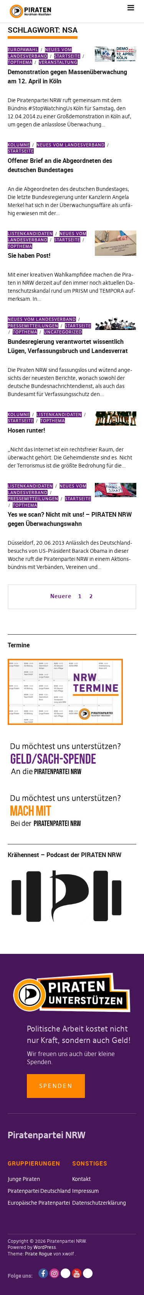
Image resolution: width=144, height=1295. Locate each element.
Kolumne (19, 145)
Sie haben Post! (29, 255)
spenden (56, 1085)
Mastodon (88, 1273)
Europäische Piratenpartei (39, 1202)
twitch (65, 1273)
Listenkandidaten (30, 233)
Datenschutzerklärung (99, 1202)
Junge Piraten (24, 1179)
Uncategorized (63, 332)
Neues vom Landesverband (70, 145)
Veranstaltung (58, 62)
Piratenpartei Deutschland (39, 1190)
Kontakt (81, 1179)
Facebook (43, 1273)
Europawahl (23, 49)
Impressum (85, 1190)
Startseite (67, 56)
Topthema (25, 332)
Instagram (54, 1273)
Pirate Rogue (38, 1254)
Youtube (76, 1273)
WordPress (44, 1247)
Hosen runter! (26, 430)
